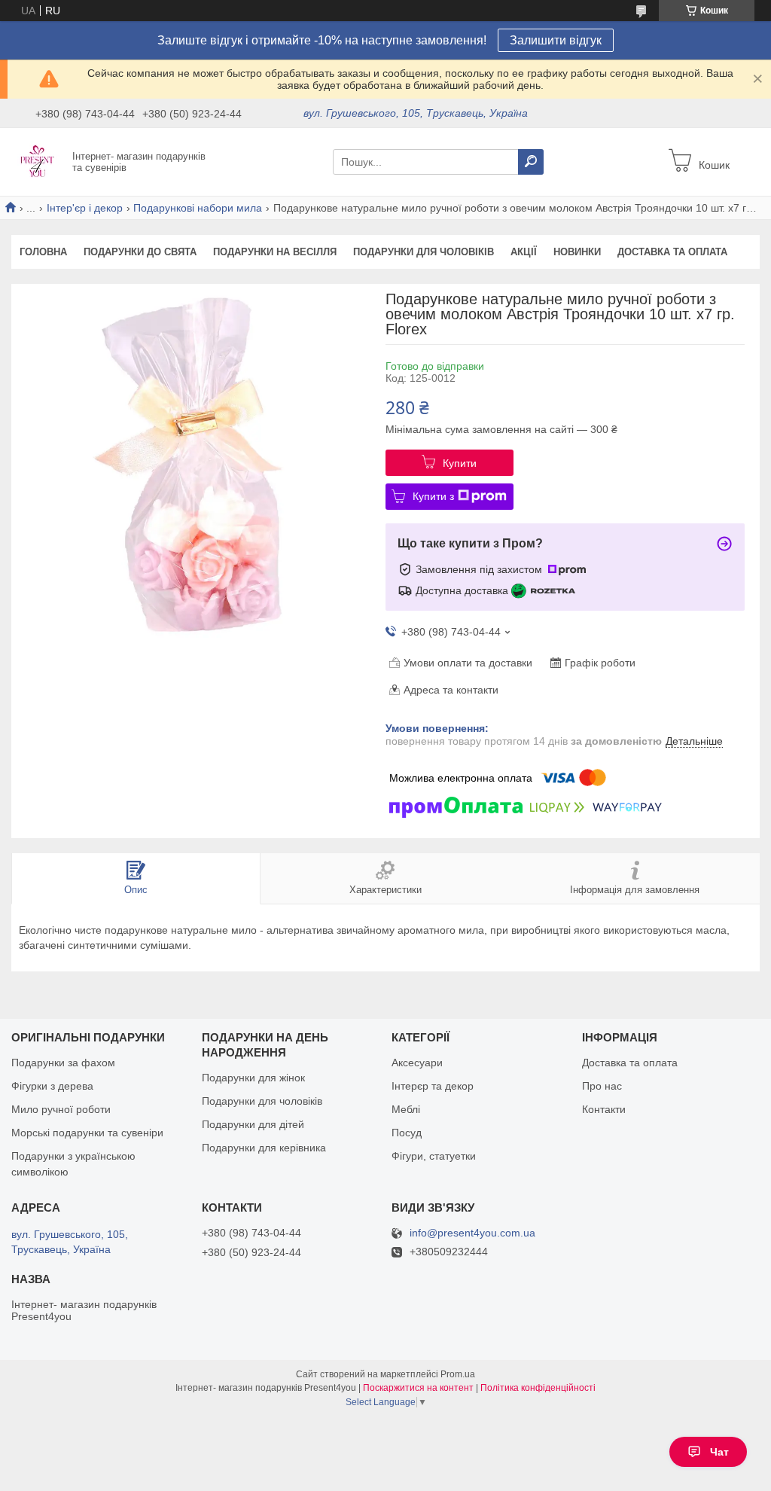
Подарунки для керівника (264, 1148)
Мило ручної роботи (61, 1109)
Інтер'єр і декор (85, 208)
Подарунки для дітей (253, 1124)
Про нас (602, 1086)
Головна (43, 252)
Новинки (577, 252)
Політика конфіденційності (538, 1388)
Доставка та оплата (672, 252)
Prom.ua (457, 1374)
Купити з (433, 496)
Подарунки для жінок (253, 1078)
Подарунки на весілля (275, 252)
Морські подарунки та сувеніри (87, 1133)
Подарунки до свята (140, 252)
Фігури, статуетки (434, 1156)
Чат (719, 1452)
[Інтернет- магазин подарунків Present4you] (37, 161)
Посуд (407, 1133)
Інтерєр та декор (433, 1086)
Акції (523, 252)
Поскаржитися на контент (418, 1388)
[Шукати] (531, 162)
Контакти (604, 1109)
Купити (460, 463)
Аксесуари (417, 1063)
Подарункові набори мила (197, 208)
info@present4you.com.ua (472, 1233)
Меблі (406, 1109)
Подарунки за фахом (63, 1063)
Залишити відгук (556, 40)
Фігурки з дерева (52, 1086)
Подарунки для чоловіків (423, 252)
